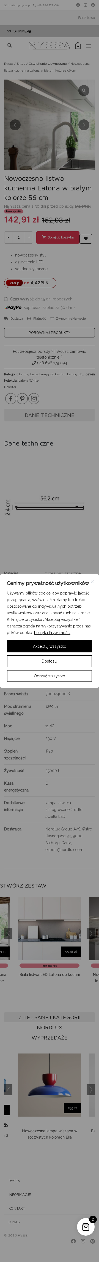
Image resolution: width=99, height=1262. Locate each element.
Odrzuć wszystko (49, 676)
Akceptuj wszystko (49, 646)
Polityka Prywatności (52, 632)
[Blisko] (92, 582)
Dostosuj (49, 661)
